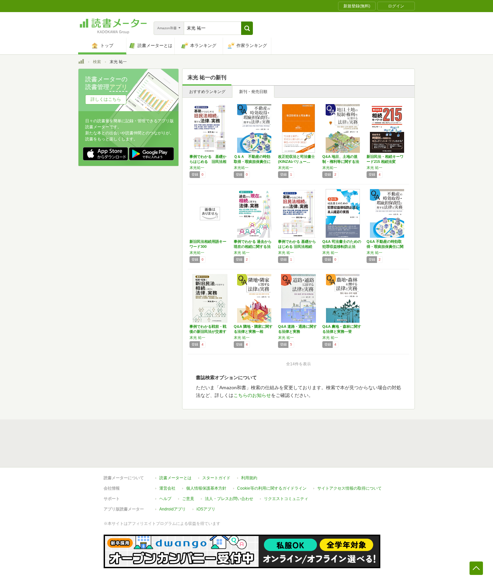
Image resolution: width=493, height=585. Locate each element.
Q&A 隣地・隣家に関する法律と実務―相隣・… (253, 331)
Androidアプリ (172, 509)
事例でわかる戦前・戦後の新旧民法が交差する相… (207, 331)
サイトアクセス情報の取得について (349, 488)
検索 (97, 61)
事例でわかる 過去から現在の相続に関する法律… (253, 246)
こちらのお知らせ (252, 395)
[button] (247, 28)
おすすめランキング (207, 91)
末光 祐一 (374, 168)
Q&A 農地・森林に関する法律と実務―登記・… (341, 331)
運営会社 (167, 488)
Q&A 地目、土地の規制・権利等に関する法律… (340, 161)
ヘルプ (165, 499)
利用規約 (249, 478)
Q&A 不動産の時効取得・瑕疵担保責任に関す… (385, 246)
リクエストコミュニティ (286, 499)
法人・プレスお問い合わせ (229, 499)
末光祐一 (196, 168)
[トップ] (81, 62)
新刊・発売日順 (253, 91)
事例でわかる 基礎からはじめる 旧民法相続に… (207, 161)
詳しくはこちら (106, 99)
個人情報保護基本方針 (206, 488)
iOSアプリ (206, 509)
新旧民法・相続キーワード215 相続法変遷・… (385, 161)
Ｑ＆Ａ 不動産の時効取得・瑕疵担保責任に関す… (252, 161)
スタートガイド (216, 478)
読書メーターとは (175, 478)
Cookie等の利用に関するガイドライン (272, 488)
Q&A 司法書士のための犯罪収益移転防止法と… (341, 246)
